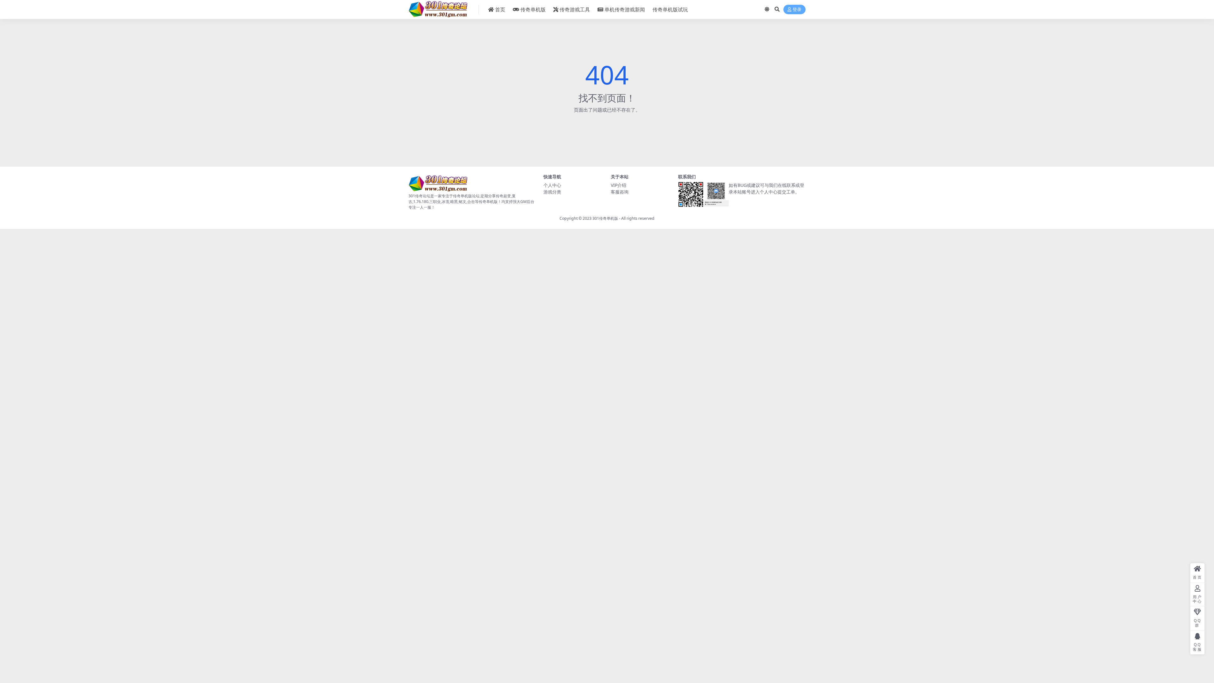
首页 (500, 9)
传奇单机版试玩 (670, 9)
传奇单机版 (533, 9)
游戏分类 (552, 192)
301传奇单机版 (605, 218)
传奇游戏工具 (575, 9)
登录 (797, 9)
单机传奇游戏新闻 (624, 9)
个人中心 (552, 185)
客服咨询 (619, 192)
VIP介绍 (618, 185)
